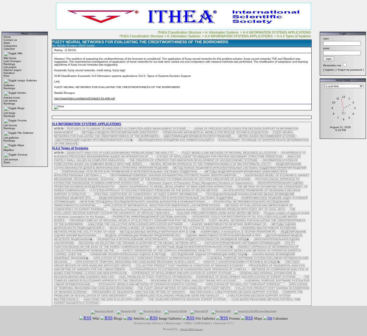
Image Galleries (27, 80)
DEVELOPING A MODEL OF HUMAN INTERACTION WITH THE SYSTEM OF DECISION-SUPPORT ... (173, 227)
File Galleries (25, 132)
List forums (10, 125)
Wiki (19, 53)
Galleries (8, 85)
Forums (22, 120)
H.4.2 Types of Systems (294, 36)
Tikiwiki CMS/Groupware (191, 329)
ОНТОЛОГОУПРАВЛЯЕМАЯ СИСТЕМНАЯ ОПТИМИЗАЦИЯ (242, 242)
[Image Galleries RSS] (152, 318)
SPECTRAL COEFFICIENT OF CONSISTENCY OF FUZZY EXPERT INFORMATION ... (147, 194)
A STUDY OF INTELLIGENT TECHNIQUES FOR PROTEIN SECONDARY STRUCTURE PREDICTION (219, 156)
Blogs (20, 108)
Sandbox (9, 72)
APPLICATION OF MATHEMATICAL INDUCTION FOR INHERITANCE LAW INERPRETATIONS (162, 205)
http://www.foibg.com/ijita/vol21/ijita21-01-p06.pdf (84, 98)
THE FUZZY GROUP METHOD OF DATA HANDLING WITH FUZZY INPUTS (184, 288)
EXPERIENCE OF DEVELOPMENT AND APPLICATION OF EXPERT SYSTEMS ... (183, 273)
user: (326, 38)
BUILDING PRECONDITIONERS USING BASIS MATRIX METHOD (218, 212)
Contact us (10, 39)
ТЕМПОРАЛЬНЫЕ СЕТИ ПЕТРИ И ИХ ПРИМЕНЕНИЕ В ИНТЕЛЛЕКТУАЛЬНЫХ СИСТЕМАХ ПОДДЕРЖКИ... (130, 171)
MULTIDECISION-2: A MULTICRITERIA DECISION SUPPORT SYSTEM (234, 291)
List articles (10, 100)
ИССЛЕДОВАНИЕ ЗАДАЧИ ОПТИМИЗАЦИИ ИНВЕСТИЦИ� (209, 254)
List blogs (9, 112)
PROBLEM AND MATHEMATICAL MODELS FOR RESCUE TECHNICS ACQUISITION (215, 132)
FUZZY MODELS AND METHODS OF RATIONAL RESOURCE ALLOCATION (229, 152)
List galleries (11, 137)
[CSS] (199, 312)
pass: (326, 48)
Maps (20, 145)
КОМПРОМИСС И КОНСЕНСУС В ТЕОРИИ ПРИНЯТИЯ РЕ (238, 231)
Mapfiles (8, 150)
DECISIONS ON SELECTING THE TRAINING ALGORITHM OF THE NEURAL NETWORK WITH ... (139, 242)
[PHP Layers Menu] (255, 312)
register (329, 69)
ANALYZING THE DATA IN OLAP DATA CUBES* (113, 299)
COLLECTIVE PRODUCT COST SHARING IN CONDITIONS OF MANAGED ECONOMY (190, 265)
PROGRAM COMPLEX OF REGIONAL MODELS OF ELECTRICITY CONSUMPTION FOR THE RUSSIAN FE (137, 220)
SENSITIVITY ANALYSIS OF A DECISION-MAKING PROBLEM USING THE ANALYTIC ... (122, 152)
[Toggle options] (10, 53)
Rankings (9, 64)
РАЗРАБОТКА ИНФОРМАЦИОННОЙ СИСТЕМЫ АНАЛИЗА (150, 216)
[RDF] (221, 312)
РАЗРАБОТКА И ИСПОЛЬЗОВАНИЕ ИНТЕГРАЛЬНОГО (133, 239)
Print (6, 75)
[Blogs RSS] (106, 318)
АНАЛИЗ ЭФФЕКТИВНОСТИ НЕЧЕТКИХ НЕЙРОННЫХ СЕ (229, 224)
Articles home (11, 97)
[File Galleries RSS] (188, 318)
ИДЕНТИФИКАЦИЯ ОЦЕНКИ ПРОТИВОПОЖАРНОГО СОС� (94, 139)
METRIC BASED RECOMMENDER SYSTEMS (267, 136)
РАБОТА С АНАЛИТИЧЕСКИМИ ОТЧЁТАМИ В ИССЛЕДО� (242, 261)
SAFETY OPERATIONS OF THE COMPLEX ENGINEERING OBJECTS (166, 250)
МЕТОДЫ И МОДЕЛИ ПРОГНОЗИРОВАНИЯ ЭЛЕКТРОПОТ (120, 132)
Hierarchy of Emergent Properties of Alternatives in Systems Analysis (154, 209)
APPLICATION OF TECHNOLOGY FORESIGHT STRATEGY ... (245, 284)
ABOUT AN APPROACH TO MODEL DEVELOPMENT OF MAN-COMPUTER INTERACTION (175, 186)
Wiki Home (9, 58)
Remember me (332, 65)
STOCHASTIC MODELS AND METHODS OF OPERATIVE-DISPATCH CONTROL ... (150, 284)
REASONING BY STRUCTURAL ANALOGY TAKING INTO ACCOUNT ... (195, 280)
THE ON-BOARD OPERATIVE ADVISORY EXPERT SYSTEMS (188, 299)
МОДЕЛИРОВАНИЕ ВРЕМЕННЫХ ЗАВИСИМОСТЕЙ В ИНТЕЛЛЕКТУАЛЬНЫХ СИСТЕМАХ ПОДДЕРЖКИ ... (167, 197)
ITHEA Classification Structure (180, 32)
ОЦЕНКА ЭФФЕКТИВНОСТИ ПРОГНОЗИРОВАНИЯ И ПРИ (223, 235)
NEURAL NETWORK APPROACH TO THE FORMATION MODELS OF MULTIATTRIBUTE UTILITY (211, 163)
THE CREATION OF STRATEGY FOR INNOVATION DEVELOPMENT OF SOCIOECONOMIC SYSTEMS (193, 160)
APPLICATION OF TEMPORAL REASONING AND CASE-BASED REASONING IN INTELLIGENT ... (137, 261)
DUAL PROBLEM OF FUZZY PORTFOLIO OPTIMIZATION (155, 276)
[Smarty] (150, 312)
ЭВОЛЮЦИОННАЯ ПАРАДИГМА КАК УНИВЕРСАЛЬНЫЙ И (175, 139)
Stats (6, 42)
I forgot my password (349, 69)
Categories (10, 45)
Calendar (9, 48)
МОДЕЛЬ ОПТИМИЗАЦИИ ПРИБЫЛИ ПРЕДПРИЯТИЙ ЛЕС (143, 235)
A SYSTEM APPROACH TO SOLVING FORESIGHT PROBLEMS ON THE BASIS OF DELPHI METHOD (154, 190)
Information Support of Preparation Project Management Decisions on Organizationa (200, 182)
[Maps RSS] (247, 318)
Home (7, 36)
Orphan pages (12, 69)
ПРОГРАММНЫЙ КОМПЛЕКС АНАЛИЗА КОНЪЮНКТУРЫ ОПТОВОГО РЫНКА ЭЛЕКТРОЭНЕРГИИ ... (174, 175)
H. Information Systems (222, 32)
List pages (9, 67)
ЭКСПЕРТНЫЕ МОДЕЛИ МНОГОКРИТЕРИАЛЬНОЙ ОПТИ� (194, 246)
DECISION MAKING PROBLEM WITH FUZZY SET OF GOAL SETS (243, 209)
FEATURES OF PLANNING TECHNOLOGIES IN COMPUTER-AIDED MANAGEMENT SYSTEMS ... (128, 128)
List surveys (10, 159)
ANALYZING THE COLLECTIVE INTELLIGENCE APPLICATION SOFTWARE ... (137, 224)
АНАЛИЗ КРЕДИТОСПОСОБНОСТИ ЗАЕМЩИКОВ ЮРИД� (211, 239)
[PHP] (126, 312)
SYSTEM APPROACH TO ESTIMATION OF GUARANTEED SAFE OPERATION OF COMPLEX (188, 269)
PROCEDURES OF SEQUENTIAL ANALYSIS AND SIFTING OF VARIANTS (138, 291)
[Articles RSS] (127, 318)
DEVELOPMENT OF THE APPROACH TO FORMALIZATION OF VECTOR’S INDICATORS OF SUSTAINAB (184, 179)
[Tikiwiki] (102, 312)
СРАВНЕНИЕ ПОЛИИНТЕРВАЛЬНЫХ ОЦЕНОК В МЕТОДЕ (128, 254)
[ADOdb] (175, 312)
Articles (21, 92)
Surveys (22, 154)
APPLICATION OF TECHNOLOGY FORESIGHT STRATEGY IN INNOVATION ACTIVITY (148, 257)
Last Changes (12, 61)
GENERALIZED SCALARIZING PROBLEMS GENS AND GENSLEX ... (179, 295)
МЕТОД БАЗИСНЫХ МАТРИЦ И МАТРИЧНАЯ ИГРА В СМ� (158, 231)
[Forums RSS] (222, 318)
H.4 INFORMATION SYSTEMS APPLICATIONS (277, 32)
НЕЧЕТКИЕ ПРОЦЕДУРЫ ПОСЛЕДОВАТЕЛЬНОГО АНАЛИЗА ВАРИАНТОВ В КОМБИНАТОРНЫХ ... (144, 201)
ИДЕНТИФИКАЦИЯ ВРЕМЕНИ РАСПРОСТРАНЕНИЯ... (198, 136)
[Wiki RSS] (85, 318)
